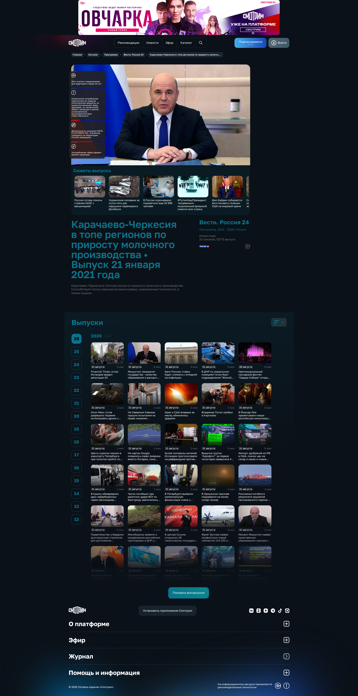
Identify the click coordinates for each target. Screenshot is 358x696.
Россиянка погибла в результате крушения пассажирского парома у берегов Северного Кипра (254, 498)
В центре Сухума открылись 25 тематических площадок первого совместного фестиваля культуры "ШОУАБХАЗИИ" (180, 542)
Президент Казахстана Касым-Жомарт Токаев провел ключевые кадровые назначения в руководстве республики (143, 581)
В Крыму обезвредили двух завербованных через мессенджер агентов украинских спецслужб (105, 499)
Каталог (93, 54)
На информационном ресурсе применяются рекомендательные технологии (245, 686)
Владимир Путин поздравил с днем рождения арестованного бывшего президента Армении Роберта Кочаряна (107, 583)
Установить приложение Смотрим (167, 610)
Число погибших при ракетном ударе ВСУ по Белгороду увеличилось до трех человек (143, 498)
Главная (77, 54)
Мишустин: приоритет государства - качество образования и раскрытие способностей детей (144, 376)
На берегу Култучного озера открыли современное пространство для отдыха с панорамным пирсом (218, 581)
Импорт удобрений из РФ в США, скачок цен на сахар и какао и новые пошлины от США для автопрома (254, 459)
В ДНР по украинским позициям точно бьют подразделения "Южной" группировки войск (217, 376)
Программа (111, 54)
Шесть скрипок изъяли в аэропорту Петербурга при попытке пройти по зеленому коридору (106, 458)
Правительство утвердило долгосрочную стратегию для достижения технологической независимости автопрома (107, 542)
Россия (240, 229)
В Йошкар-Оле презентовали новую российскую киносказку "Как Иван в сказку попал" (254, 417)
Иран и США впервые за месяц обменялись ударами (179, 415)
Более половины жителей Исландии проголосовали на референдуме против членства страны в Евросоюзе (181, 459)
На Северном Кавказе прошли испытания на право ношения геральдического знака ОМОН (142, 418)
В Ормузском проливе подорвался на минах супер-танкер (215, 496)
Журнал (81, 656)
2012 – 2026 (225, 229)
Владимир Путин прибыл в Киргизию (217, 414)
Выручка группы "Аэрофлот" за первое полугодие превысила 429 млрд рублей (218, 458)
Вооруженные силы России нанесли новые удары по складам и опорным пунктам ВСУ (179, 580)
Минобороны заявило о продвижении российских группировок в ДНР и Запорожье (144, 539)
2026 (107, 336)
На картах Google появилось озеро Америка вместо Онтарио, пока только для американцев (144, 458)
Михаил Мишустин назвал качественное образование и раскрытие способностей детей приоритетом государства (254, 540)
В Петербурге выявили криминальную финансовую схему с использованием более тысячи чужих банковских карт (181, 501)
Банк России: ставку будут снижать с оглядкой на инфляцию (181, 374)
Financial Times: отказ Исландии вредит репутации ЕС (104, 374)
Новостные (207, 236)
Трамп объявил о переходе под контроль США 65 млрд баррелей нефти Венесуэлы (253, 580)
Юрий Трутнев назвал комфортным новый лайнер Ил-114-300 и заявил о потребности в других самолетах (216, 540)
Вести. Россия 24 (133, 54)
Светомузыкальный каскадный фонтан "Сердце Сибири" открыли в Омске (254, 376)
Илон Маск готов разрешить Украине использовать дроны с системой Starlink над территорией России (105, 418)
